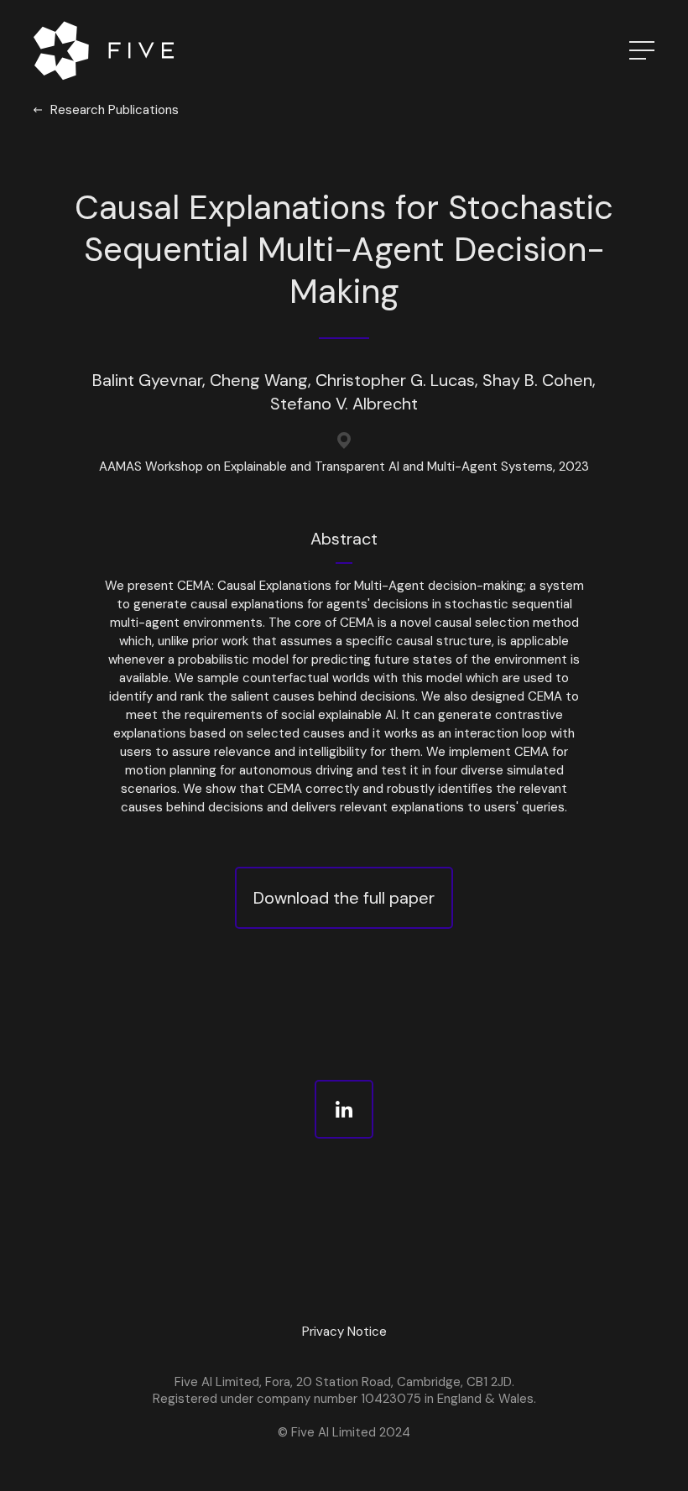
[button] (620, 50)
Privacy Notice (344, 1331)
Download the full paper (344, 898)
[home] (107, 50)
